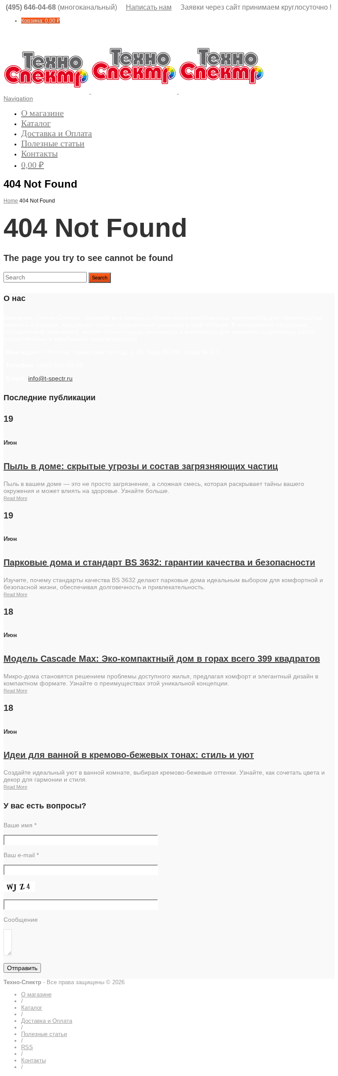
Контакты (39, 153)
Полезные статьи (52, 143)
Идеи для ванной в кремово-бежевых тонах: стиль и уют (129, 755)
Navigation (18, 98)
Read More (15, 498)
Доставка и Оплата (56, 133)
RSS (27, 1047)
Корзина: (40, 21)
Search (99, 277)
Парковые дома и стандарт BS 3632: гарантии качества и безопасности (159, 562)
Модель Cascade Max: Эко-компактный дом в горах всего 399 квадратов (162, 658)
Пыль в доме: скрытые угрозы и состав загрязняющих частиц (141, 466)
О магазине (42, 113)
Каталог (36, 123)
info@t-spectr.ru (50, 378)
